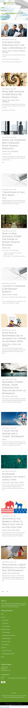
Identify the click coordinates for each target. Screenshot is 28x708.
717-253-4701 (3, 678)
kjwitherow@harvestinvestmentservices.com (17, 678)
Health (16, 396)
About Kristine (5, 620)
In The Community (6, 626)
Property (9, 573)
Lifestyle (7, 396)
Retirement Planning (6, 638)
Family (8, 482)
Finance (8, 100)
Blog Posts (4, 23)
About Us (4, 10)
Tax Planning (14, 50)
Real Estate (14, 573)
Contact (3, 19)
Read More (5, 66)
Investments (4, 50)
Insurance (19, 344)
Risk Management (21, 50)
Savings (12, 100)
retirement (9, 50)
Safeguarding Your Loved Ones (8, 635)
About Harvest (5, 623)
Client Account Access (7, 650)
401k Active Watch (6, 641)
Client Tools (5, 16)
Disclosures (14, 693)
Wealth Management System (8, 653)
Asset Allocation (5, 644)
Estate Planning (5, 52)
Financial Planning (6, 632)
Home (2, 7)
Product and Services (8, 13)
